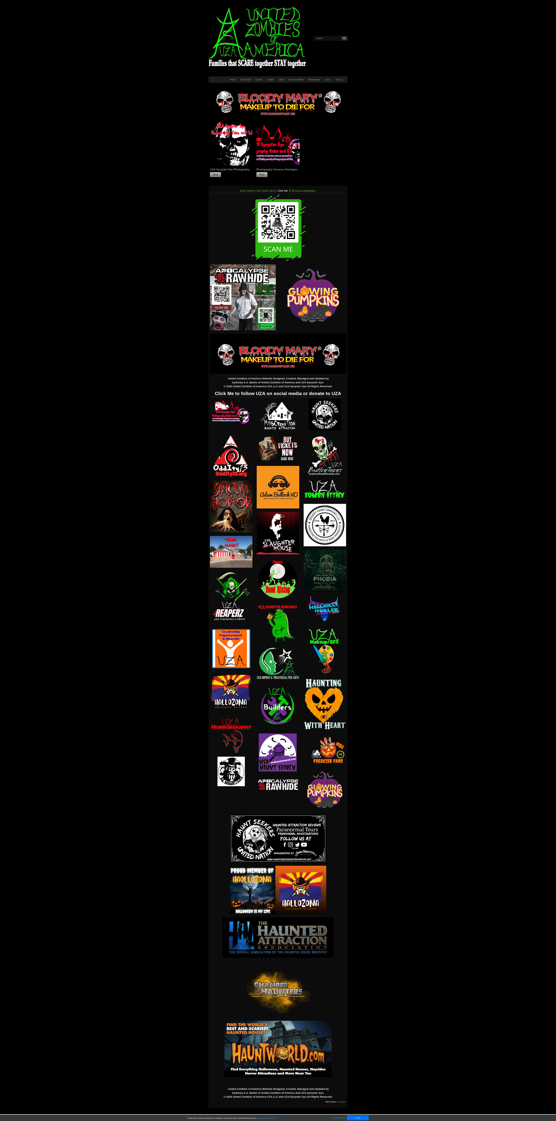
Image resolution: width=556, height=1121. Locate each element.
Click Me (283, 190)
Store (281, 79)
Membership (314, 79)
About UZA (245, 79)
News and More (296, 79)
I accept (358, 1118)
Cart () (339, 79)
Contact (270, 79)
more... (328, 79)
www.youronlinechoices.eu (267, 1118)
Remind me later (339, 1118)
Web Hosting (330, 1102)
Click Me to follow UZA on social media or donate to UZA (278, 393)
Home (233, 79)
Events (259, 79)
